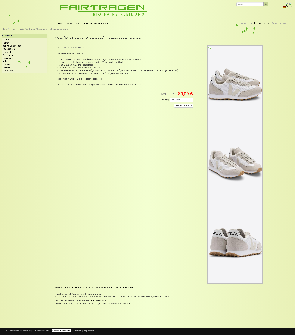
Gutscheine (8, 55)
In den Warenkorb (184, 105)
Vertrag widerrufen (61, 330)
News (69, 23)
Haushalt (7, 52)
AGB (5, 330)
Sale (5, 29)
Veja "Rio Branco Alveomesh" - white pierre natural (44, 29)
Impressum (89, 330)
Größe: (165, 99)
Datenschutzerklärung (21, 330)
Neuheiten (8, 70)
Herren (13, 29)
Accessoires (9, 49)
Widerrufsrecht (41, 330)
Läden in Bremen (80, 23)
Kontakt (77, 330)
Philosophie (95, 23)
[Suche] (265, 4)
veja (59, 47)
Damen (6, 39)
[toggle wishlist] (210, 48)
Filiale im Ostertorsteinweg (119, 288)
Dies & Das (8, 58)
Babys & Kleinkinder (12, 46)
